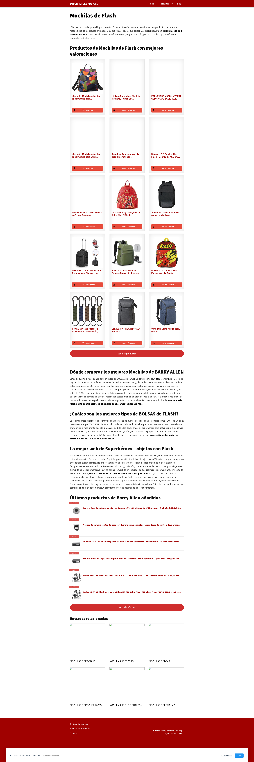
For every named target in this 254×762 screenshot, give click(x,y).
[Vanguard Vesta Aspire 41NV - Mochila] (166, 311)
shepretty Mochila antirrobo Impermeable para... (86, 97)
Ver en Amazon (88, 110)
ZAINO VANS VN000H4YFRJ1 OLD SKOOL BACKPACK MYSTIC (166, 97)
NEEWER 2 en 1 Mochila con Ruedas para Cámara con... (86, 271)
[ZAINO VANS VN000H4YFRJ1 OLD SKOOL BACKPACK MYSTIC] (166, 78)
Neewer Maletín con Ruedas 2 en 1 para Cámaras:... (87, 213)
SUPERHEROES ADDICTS (84, 3)
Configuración (226, 755)
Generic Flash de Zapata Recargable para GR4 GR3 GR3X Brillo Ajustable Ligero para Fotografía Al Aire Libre (132, 558)
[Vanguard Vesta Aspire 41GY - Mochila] (127, 311)
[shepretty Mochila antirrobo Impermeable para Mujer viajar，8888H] (87, 136)
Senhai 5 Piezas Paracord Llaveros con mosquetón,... (85, 330)
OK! (239, 755)
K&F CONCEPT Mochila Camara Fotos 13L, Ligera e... (126, 271)
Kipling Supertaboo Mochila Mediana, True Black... (126, 97)
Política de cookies (79, 724)
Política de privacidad (80, 728)
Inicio (151, 3)
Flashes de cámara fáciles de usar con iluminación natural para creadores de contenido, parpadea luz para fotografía (132, 524)
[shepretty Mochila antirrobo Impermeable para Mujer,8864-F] (87, 78)
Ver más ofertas (127, 607)
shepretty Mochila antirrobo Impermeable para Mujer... (86, 155)
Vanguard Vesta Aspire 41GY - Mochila (127, 330)
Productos (164, 3)
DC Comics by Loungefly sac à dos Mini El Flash (126, 213)
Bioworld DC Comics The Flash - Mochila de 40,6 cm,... (165, 155)
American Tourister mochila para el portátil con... (125, 155)
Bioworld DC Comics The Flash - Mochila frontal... (164, 271)
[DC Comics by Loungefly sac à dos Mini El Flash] (127, 194)
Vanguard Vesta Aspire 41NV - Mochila (166, 330)
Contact (74, 733)
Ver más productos (127, 353)
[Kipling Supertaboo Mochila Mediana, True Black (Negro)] (127, 78)
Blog (179, 3)
